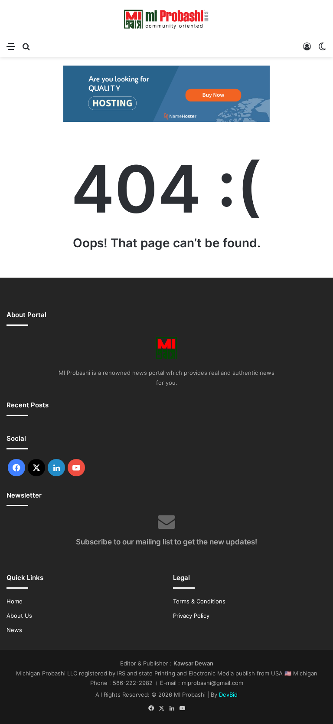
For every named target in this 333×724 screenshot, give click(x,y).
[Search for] (26, 45)
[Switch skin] (322, 45)
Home (15, 601)
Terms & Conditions (199, 601)
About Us (19, 615)
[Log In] (307, 45)
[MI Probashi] (166, 18)
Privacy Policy (191, 615)
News (14, 629)
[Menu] (11, 45)
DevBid (228, 694)
